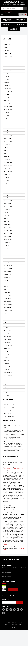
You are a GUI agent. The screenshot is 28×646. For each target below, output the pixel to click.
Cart (23, 14)
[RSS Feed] (18, 609)
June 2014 (6, 248)
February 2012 (7, 330)
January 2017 (7, 159)
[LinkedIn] (10, 609)
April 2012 (6, 324)
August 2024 (7, 44)
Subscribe (8, 12)
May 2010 (6, 392)
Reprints (12, 626)
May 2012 (6, 322)
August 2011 (7, 348)
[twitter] (7, 609)
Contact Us (5, 563)
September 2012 (8, 310)
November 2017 (8, 135)
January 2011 (7, 369)
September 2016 (8, 171)
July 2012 (6, 316)
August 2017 (7, 144)
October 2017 (7, 138)
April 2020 (6, 79)
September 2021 (8, 56)
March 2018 (7, 124)
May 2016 (6, 183)
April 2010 (6, 395)
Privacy (14, 627)
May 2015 (6, 218)
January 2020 (7, 85)
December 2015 (8, 197)
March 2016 (7, 189)
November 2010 (8, 375)
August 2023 (7, 47)
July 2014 (6, 245)
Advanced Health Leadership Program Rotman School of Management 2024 (13, 431)
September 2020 (8, 70)
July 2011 (6, 351)
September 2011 (8, 345)
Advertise (5, 626)
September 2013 (8, 274)
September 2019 (8, 91)
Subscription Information (17, 624)
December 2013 (8, 265)
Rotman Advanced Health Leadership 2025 (13, 426)
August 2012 (7, 313)
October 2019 (7, 88)
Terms (23, 626)
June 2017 (6, 147)
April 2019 (6, 100)
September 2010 (8, 381)
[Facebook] (3, 609)
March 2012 (7, 327)
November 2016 (8, 165)
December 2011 (7, 336)
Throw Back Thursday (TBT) (13, 29)
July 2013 (6, 280)
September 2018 (8, 109)
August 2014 (7, 242)
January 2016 (7, 195)
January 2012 (7, 333)
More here (5, 544)
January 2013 (7, 298)
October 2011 (7, 342)
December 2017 (8, 132)
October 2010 (7, 378)
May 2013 (6, 286)
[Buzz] (21, 609)
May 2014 (6, 251)
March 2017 (7, 156)
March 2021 (7, 62)
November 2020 (8, 68)
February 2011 (7, 366)
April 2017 (6, 153)
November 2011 (7, 339)
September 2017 (8, 141)
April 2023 (6, 50)
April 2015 (6, 221)
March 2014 (7, 257)
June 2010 (6, 389)
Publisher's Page (20, 24)
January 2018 (7, 130)
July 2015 (6, 212)
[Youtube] (14, 609)
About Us (7, 624)
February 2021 (7, 65)
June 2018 (6, 115)
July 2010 (6, 387)
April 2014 (6, 254)
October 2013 (7, 271)
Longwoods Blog (10, 456)
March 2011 (6, 363)
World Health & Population (16, 586)
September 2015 (8, 206)
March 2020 (7, 82)
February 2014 (7, 260)
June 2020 (6, 73)
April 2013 (6, 289)
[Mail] (3, 613)
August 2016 (7, 174)
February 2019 (7, 103)
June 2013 (6, 283)
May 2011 (6, 357)
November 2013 (8, 268)
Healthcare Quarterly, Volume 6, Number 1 (13, 468)
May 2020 (6, 76)
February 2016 (7, 192)
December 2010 (8, 372)
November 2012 (8, 304)
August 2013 (7, 277)
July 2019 (6, 94)
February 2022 (7, 53)
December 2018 (8, 106)
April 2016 (6, 186)
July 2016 (6, 177)
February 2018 (7, 127)
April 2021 (6, 59)
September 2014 (8, 239)
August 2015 (7, 209)
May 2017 (6, 150)
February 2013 (7, 295)
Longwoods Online (7, 24)
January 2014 (7, 262)
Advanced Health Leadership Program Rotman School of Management (13, 450)
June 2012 (6, 319)
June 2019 (6, 97)
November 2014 (8, 233)
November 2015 (8, 200)
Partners (18, 626)
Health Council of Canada (20, 20)
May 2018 (6, 118)
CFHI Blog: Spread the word (7, 20)
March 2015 (7, 224)
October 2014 (7, 236)
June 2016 (6, 180)
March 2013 (7, 292)
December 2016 (8, 162)
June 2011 (6, 354)
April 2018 (6, 121)
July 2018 (6, 112)
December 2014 (8, 230)
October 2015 (7, 203)
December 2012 (8, 301)
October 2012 (7, 307)
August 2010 (7, 384)
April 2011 (6, 360)
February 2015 (7, 227)
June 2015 (6, 215)
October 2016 (7, 168)
